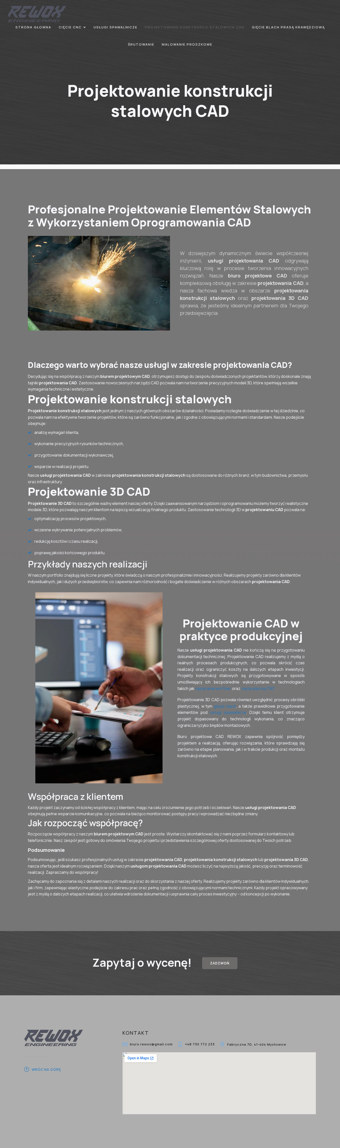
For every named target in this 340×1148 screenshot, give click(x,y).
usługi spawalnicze (228, 712)
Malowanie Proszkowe (187, 44)
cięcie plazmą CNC (258, 688)
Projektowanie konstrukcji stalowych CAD (194, 27)
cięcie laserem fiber (213, 688)
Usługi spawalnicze (115, 27)
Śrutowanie (141, 44)
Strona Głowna (33, 27)
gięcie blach (225, 706)
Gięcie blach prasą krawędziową (288, 27)
